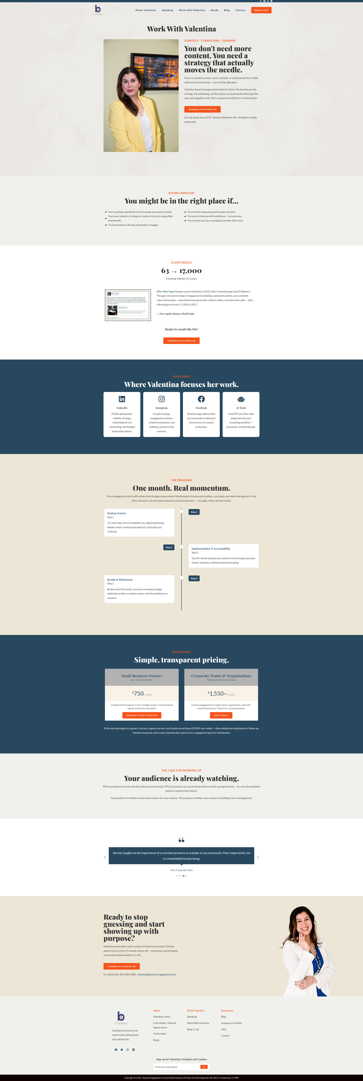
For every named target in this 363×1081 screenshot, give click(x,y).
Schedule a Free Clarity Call (142, 715)
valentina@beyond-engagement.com (156, 974)
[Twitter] (121, 1049)
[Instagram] (127, 1049)
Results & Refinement (119, 579)
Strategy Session (116, 513)
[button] (258, 857)
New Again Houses (173, 291)
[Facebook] (116, 1049)
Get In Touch (221, 715)
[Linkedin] (133, 1049)
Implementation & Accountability (211, 548)
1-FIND (235, 1077)
